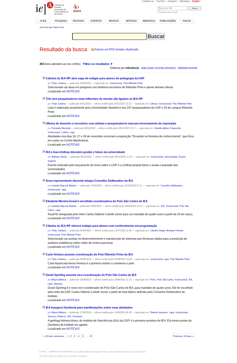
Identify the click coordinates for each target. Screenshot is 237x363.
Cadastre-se (148, 1)
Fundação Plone (99, 352)
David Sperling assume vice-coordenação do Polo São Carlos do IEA (91, 274)
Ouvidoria (77, 316)
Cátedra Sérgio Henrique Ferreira (166, 230)
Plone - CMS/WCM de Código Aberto (57, 352)
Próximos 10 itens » (183, 336)
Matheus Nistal (59, 156)
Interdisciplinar (161, 128)
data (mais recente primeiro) (158, 67)
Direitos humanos (159, 312)
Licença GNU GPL (138, 352)
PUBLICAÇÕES (168, 21)
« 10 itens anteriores (54, 336)
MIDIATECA (149, 21)
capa (72, 132)
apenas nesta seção (169, 12)
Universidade (170, 156)
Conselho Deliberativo (172, 185)
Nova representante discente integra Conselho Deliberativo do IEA (89, 180)
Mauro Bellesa (59, 279)
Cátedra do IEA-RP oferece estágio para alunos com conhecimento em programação (101, 225)
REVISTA (114, 21)
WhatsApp (184, 1)
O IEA (43, 21)
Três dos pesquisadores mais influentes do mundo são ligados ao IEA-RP (94, 98)
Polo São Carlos (165, 279)
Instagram (172, 1)
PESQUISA (61, 21)
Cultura (64, 132)
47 (91, 336)
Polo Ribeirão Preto (133, 83)
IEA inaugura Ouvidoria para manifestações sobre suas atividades (89, 307)
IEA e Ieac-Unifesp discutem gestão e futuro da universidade (85, 152)
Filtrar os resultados (96, 63)
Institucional (116, 83)
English (196, 1)
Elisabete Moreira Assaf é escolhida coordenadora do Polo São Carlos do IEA (97, 201)
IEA (163, 206)
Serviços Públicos (57, 316)
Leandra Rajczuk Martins (64, 185)
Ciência (154, 103)
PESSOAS (78, 21)
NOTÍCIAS (131, 21)
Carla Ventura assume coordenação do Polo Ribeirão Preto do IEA (89, 254)
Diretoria (58, 283)
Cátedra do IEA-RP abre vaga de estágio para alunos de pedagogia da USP (95, 78)
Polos (153, 279)
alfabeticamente (187, 67)
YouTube (160, 1)
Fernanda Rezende (61, 128)
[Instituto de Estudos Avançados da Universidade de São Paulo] (76, 8)
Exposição (175, 128)
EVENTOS (96, 21)
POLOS (187, 21)
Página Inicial (58, 27)
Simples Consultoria (78, 356)
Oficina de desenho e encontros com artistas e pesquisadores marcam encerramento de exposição (111, 123)
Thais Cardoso (59, 83)
